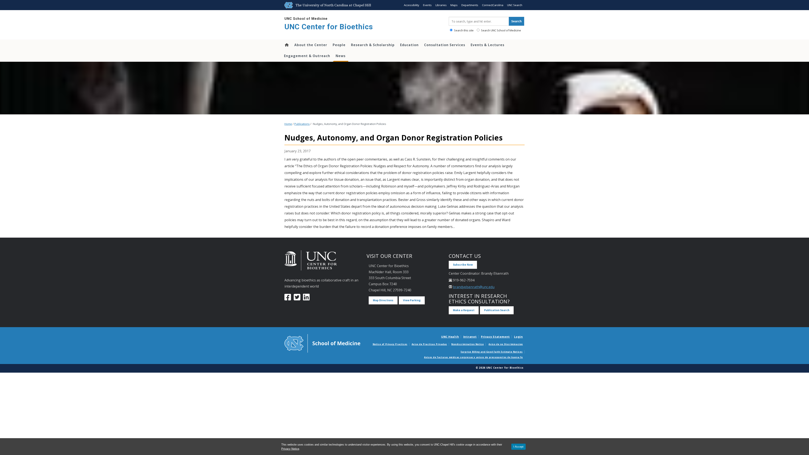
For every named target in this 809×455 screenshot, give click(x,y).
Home (286, 45)
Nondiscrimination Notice (467, 344)
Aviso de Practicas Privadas (429, 344)
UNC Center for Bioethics (328, 27)
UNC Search (514, 5)
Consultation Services (444, 45)
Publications (302, 124)
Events (427, 5)
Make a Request (463, 310)
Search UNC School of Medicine (500, 30)
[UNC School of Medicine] (322, 343)
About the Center (310, 45)
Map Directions (383, 300)
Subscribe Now (463, 264)
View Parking (412, 300)
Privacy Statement (495, 337)
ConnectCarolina (492, 5)
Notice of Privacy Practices (390, 344)
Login (518, 337)
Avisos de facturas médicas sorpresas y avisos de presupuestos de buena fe (473, 357)
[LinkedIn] (306, 298)
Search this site (463, 30)
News (341, 56)
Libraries (441, 5)
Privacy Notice (290, 448)
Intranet (470, 337)
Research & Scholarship (373, 45)
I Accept (518, 446)
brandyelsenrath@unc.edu (473, 287)
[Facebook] (287, 298)
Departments (469, 5)
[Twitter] (297, 298)
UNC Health (450, 337)
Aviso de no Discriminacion (506, 344)
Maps (454, 5)
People (339, 45)
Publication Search (496, 310)
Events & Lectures (487, 45)
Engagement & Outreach (307, 56)
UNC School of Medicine (306, 19)
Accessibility (411, 5)
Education (409, 45)
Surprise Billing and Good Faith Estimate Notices (492, 351)
